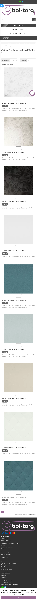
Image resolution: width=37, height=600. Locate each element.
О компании (4, 538)
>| (17, 512)
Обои (9, 43)
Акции (3, 566)
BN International (28, 43)
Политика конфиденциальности (10, 543)
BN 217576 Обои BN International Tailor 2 (14, 398)
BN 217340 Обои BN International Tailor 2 (14, 103)
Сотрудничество (5, 540)
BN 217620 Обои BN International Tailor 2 (14, 448)
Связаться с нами (6, 554)
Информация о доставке (8, 542)
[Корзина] (32, 1)
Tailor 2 (6, 45)
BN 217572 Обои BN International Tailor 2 (14, 300)
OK (18, 597)
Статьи (3, 549)
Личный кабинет (6, 572)
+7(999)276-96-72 (7, 580)
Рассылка (3, 577)
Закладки (4, 575)
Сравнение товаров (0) (8, 64)
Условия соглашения (7, 547)
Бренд (17, 43)
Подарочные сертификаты (8, 563)
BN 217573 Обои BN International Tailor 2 (14, 349)
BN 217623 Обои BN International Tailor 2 (14, 497)
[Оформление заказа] (34, 1)
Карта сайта (4, 557)
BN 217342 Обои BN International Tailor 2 (14, 201)
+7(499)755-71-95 (7, 582)
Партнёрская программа (8, 565)
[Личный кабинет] (29, 1)
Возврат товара (5, 556)
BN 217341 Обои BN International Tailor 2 (14, 152)
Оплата (3, 545)
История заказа (5, 573)
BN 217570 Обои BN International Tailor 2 (14, 251)
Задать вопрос (18, 25)
